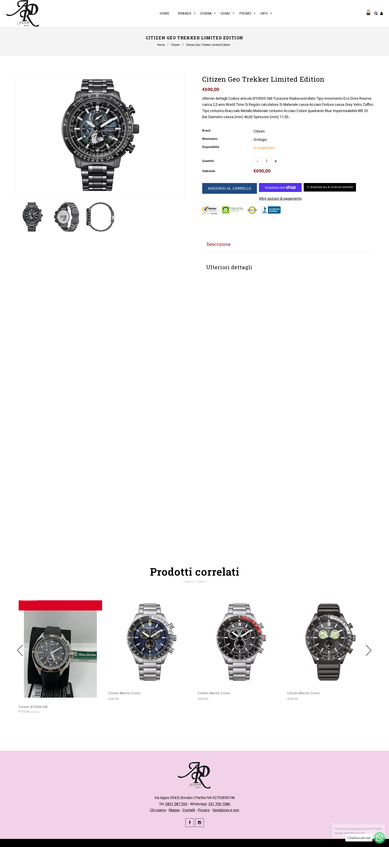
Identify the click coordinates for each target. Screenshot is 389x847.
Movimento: (210, 138)
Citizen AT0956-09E (33, 707)
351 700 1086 (219, 804)
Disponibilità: (211, 147)
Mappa (174, 810)
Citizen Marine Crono (124, 693)
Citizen (175, 44)
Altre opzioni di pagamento (280, 198)
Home (161, 44)
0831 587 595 (176, 804)
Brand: (206, 130)
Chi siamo (158, 810)
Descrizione (219, 244)
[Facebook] (189, 822)
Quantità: (208, 161)
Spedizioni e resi (226, 810)
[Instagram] (199, 822)
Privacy (204, 810)
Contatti (188, 810)
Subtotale (208, 171)
